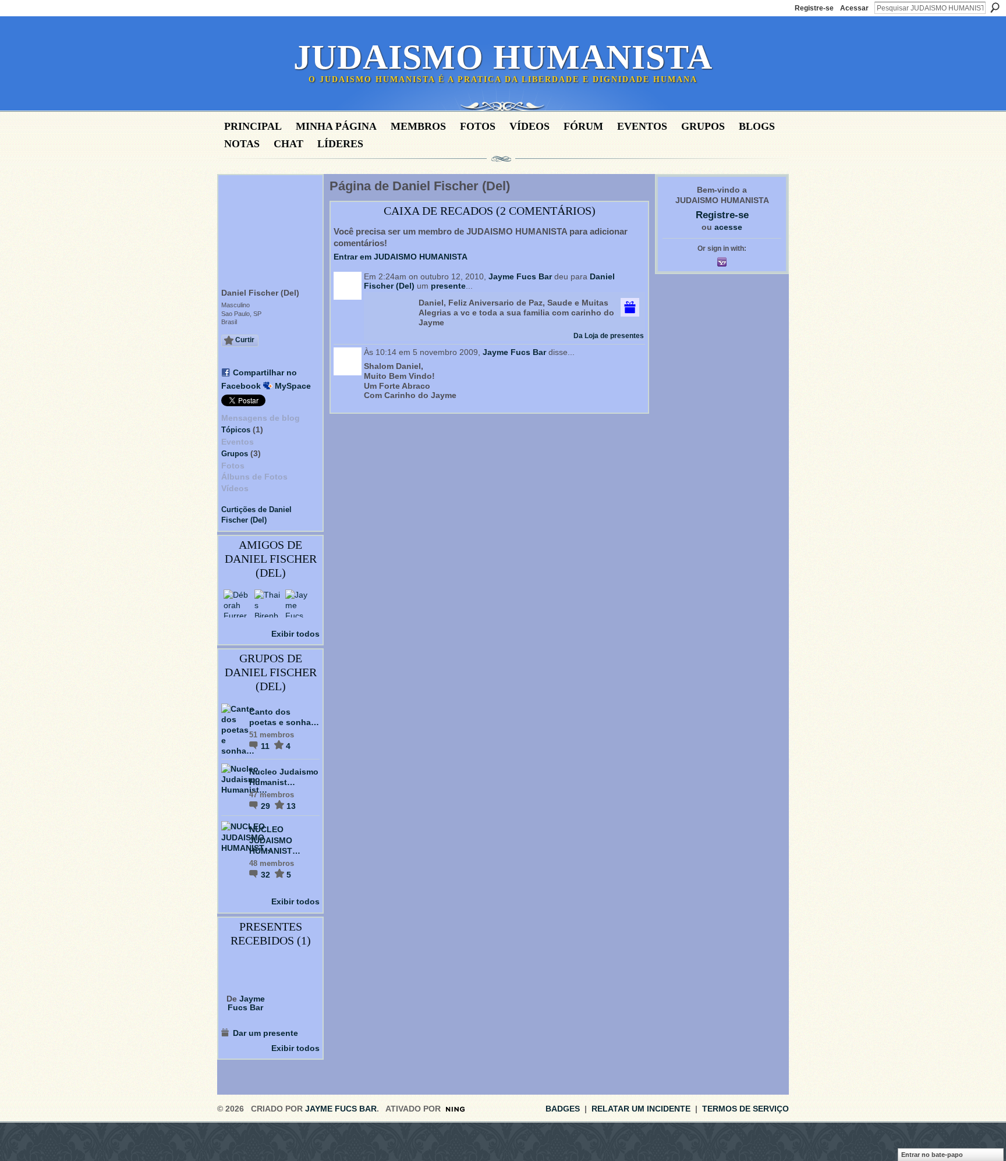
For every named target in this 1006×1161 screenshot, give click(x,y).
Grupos (234, 453)
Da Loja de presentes (608, 336)
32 (266, 874)
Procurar (995, 7)
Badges (562, 1108)
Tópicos (235, 429)
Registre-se (814, 8)
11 (266, 746)
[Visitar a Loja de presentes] (630, 306)
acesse (728, 227)
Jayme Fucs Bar (246, 1003)
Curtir (244, 340)
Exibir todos (295, 633)
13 (291, 806)
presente (448, 285)
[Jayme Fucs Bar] (299, 603)
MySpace (293, 385)
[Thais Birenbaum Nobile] (268, 603)
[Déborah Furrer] (238, 603)
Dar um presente (265, 1033)
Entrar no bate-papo (932, 1154)
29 (266, 806)
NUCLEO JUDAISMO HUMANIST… (274, 840)
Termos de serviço (745, 1108)
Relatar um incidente (640, 1108)
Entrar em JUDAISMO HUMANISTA (400, 256)
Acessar (854, 8)
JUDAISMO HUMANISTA (503, 57)
